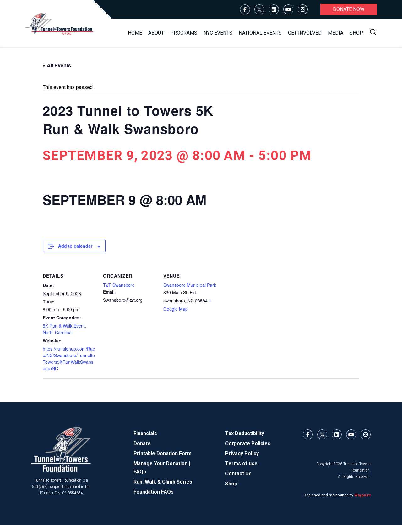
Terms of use (241, 464)
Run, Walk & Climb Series (162, 482)
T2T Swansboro (119, 285)
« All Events (57, 65)
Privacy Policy (242, 453)
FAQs (139, 472)
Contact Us (238, 474)
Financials (145, 433)
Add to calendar (75, 246)
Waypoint (362, 495)
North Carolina (57, 332)
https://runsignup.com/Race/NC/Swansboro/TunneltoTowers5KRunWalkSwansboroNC (69, 358)
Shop (356, 33)
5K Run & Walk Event (64, 326)
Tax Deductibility (244, 433)
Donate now (348, 9)
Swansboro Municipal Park (189, 285)
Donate (142, 443)
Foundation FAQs (153, 492)
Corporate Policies (247, 443)
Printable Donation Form (162, 453)
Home (135, 33)
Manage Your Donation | (161, 464)
